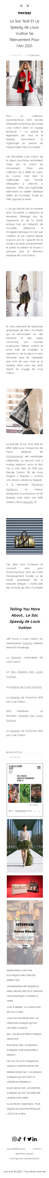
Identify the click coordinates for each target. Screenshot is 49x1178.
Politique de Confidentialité (24, 1158)
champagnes (14, 456)
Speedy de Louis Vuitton (26, 687)
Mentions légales (24, 1153)
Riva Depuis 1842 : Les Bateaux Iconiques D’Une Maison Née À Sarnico (22, 1050)
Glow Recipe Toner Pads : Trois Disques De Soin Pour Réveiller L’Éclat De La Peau (23, 1109)
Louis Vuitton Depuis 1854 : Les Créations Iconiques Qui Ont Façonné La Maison (23, 1023)
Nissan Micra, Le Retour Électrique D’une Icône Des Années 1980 (21, 975)
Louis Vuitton (14, 752)
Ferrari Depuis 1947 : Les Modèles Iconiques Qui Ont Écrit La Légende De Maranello (24, 1077)
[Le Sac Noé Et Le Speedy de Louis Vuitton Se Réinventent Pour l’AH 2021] (24, 83)
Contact (37, 1149)
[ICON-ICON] (24, 12)
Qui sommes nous (16, 1149)
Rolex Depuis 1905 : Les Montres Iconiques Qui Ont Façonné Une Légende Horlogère (23, 1093)
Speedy (28, 502)
